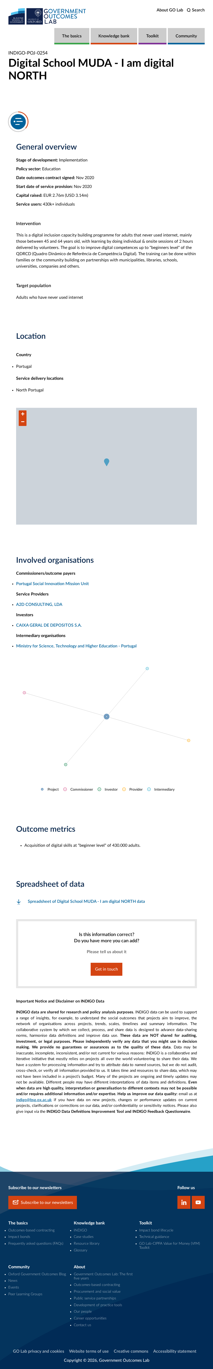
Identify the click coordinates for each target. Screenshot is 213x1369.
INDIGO (80, 1230)
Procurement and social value (97, 1291)
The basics (72, 36)
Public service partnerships (95, 1298)
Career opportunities (90, 1318)
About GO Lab (170, 10)
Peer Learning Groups (25, 1294)
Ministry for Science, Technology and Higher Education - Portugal (76, 646)
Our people (83, 1311)
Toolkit (152, 36)
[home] (47, 16)
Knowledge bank (113, 36)
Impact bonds (19, 1237)
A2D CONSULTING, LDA (39, 604)
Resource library (86, 1243)
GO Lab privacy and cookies (38, 1351)
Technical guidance (154, 1237)
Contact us (82, 1325)
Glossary (80, 1250)
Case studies (84, 1237)
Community (186, 36)
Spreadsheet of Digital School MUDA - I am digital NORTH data (86, 901)
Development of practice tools (98, 1305)
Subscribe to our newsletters (47, 1203)
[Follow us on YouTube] (198, 1202)
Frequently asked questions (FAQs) (35, 1243)
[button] (106, 462)
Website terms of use (89, 1351)
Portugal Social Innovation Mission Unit (52, 584)
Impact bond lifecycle (156, 1230)
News (12, 1281)
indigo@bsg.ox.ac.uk (34, 1100)
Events (13, 1287)
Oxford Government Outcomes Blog (37, 1274)
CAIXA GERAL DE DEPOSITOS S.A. (49, 625)
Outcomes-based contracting (31, 1230)
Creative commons (131, 1351)
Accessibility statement (174, 1351)
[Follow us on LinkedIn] (183, 1202)
